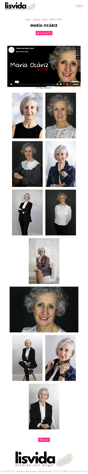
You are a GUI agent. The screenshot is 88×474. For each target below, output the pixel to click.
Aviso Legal (19, 471)
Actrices (36, 19)
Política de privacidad (45, 471)
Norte (44, 19)
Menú (80, 6)
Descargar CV (45, 33)
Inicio (28, 19)
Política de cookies (31, 471)
